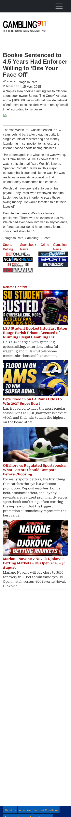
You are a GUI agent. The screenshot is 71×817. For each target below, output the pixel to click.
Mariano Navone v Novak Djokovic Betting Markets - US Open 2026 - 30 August (34, 563)
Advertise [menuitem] (25, 810)
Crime (45, 244)
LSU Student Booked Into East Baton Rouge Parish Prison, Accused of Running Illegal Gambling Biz (35, 332)
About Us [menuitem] (10, 810)
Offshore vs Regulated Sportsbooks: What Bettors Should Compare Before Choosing (34, 470)
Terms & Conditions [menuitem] (46, 810)
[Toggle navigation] (59, 6)
